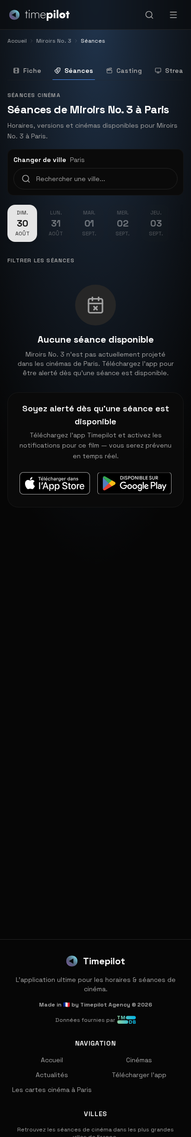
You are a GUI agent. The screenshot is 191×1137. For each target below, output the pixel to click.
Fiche (32, 70)
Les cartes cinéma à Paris (52, 1089)
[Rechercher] (149, 14)
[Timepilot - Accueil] (39, 15)
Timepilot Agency (105, 1004)
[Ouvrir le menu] (173, 14)
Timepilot (104, 961)
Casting (129, 70)
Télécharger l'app (139, 1075)
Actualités (52, 1075)
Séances (78, 70)
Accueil (52, 1060)
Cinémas (139, 1060)
